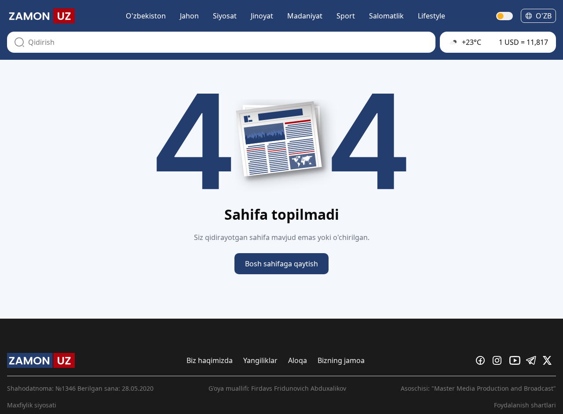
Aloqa (297, 360)
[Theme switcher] (505, 16)
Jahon (189, 16)
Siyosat (225, 16)
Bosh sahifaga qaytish (281, 264)
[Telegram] (532, 360)
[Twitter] (549, 360)
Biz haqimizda (209, 360)
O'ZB (544, 16)
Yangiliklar (260, 360)
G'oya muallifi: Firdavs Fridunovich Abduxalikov (277, 388)
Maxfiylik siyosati (31, 405)
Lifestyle (431, 16)
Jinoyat (262, 16)
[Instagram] (499, 360)
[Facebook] (482, 360)
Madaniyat (304, 16)
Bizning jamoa (341, 360)
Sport (345, 16)
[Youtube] (516, 360)
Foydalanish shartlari (525, 405)
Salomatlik (386, 16)
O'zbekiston (146, 16)
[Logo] (41, 15)
